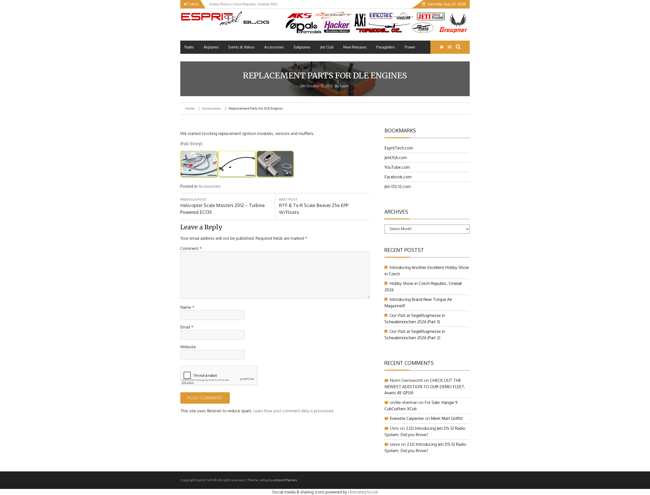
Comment (191, 248)
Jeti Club (327, 47)
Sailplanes (302, 47)
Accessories (274, 47)
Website (188, 346)
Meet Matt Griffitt (447, 418)
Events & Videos (242, 47)
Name (187, 307)
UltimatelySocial (363, 491)
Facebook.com (398, 176)
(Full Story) (191, 143)
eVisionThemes (285, 480)
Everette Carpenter (407, 418)
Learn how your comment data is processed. (293, 410)
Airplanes (211, 47)
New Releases (355, 47)
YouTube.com (397, 167)
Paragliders (385, 47)
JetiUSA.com (395, 157)
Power (410, 47)
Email (186, 327)
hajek (344, 86)
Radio (189, 47)
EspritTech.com (398, 147)
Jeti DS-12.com (397, 186)
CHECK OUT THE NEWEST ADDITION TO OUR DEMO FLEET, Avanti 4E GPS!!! (424, 386)
